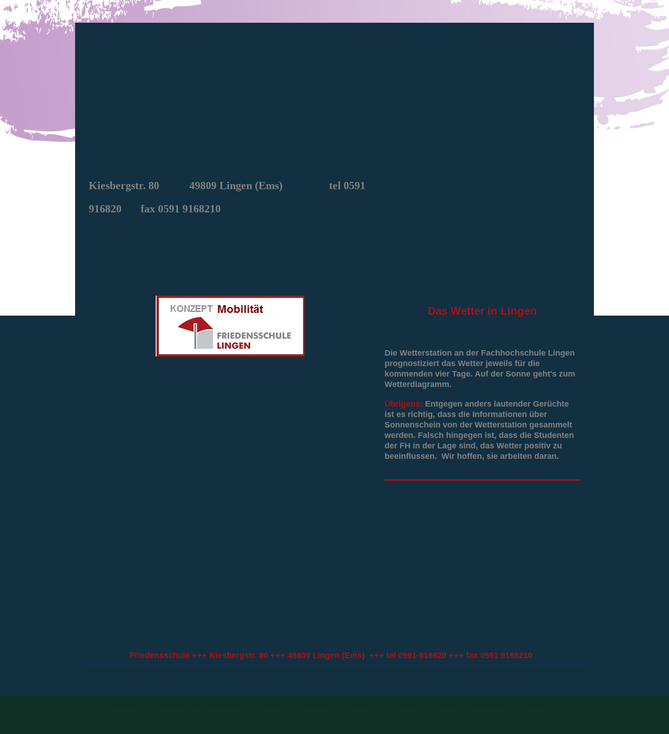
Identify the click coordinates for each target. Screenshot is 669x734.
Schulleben (488, 705)
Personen (272, 705)
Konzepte (315, 705)
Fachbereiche (539, 705)
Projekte (403, 705)
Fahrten (229, 724)
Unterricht (360, 705)
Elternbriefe (358, 724)
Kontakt (514, 724)
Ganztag (443, 705)
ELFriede (188, 724)
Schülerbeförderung (457, 724)
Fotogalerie (272, 724)
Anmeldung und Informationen (198, 705)
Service (402, 724)
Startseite (124, 705)
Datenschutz (560, 724)
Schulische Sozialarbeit (124, 724)
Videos (315, 724)
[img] (334, 98)
